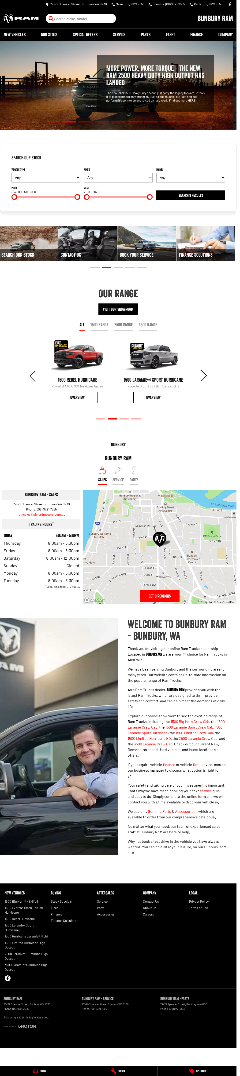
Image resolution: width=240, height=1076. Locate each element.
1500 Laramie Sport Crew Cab (189, 727)
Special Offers (85, 34)
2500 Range (123, 325)
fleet (197, 764)
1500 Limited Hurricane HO (149, 738)
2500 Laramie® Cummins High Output (26, 956)
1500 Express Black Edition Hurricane (24, 910)
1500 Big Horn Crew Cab (190, 721)
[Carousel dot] (53, 122)
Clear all (217, 159)
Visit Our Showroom (118, 309)
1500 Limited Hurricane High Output (25, 945)
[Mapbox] (95, 600)
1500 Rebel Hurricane (20, 919)
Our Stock (49, 34)
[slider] (14, 197)
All (82, 325)
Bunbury (118, 444)
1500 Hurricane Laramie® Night (26, 936)
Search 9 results (191, 195)
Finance (196, 34)
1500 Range (99, 325)
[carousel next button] (203, 375)
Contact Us (151, 901)
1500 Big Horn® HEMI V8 (21, 901)
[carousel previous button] (33, 375)
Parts (145, 34)
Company (225, 34)
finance (169, 764)
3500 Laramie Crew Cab (153, 744)
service (206, 790)
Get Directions (160, 596)
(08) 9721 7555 (47, 509)
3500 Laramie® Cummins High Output (26, 967)
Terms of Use (198, 908)
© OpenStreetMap (224, 602)
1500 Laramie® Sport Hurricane (19, 927)
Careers (148, 914)
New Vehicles (15, 34)
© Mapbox (206, 602)
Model (159, 169)
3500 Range (148, 325)
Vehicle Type (18, 169)
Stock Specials (61, 901)
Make (87, 169)
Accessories (185, 811)
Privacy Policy (199, 901)
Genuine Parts (159, 811)
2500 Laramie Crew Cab (198, 738)
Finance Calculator (64, 921)
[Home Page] (21, 18)
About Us (149, 908)
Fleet (170, 34)
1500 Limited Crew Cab (194, 732)
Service (119, 34)
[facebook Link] (230, 4)
